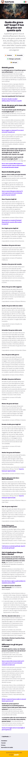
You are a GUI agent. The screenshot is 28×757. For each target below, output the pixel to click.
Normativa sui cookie (7, 747)
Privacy (3, 745)
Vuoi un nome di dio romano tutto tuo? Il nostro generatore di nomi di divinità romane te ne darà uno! (13, 662)
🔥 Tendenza (8, 55)
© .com (6, 736)
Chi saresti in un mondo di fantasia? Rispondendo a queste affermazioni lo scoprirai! (12, 222)
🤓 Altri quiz (14, 62)
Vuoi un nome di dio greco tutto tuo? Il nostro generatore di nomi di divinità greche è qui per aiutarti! (12, 193)
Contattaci (4, 740)
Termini (3, 743)
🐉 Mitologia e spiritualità (13, 58)
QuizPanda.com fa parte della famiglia (14, 753)
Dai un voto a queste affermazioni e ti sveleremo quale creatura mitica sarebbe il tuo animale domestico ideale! (14, 165)
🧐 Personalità (19, 55)
